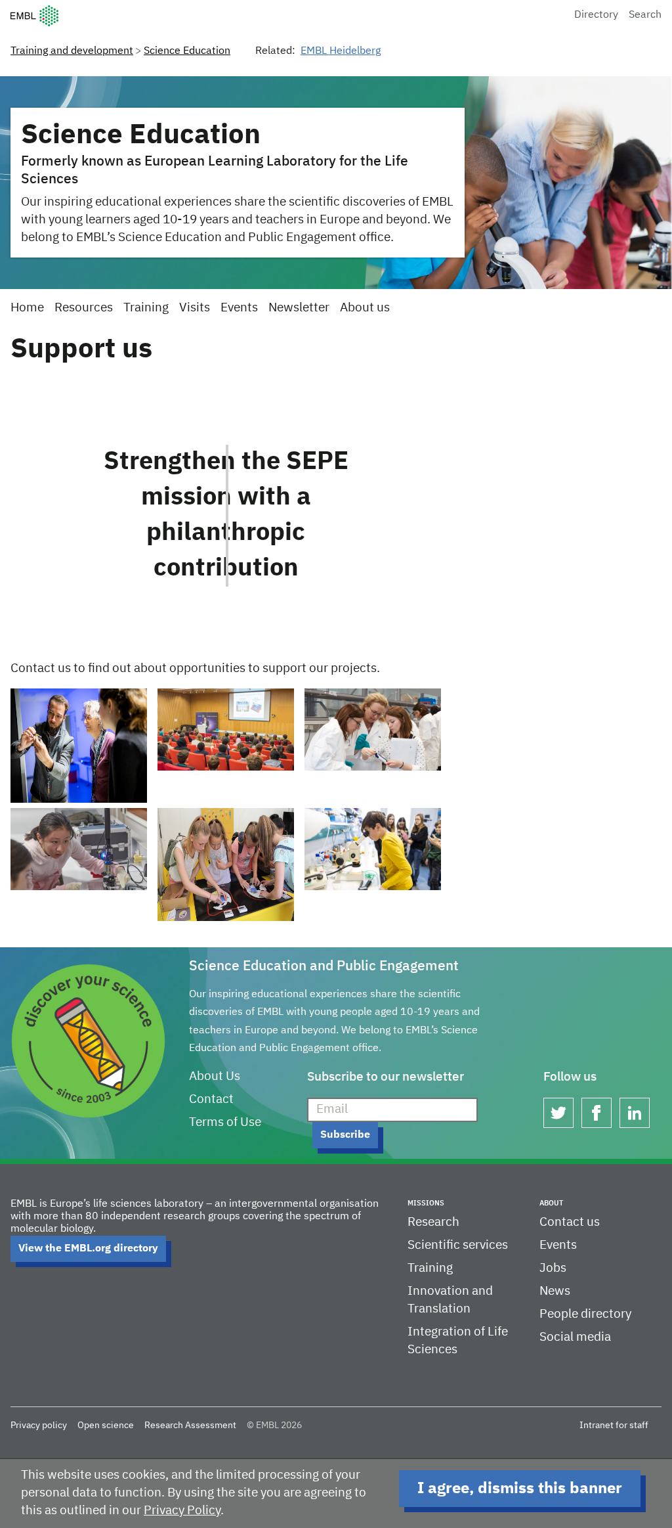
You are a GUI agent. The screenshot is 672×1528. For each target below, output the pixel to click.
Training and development (71, 51)
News (554, 1291)
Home (27, 308)
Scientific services (458, 1245)
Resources (83, 308)
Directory (596, 15)
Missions (426, 1203)
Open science (105, 1425)
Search (645, 15)
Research (433, 1222)
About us (365, 308)
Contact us (569, 1222)
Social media (575, 1337)
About (551, 1203)
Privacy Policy (182, 1510)
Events (239, 308)
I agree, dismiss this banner (519, 1488)
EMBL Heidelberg (341, 51)
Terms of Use (225, 1122)
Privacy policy (38, 1425)
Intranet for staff (613, 1425)
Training (146, 308)
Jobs (552, 1268)
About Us (214, 1076)
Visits (194, 308)
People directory (585, 1314)
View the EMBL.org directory (88, 1249)
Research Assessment (190, 1425)
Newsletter (298, 308)
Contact (211, 1099)
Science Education (187, 51)
